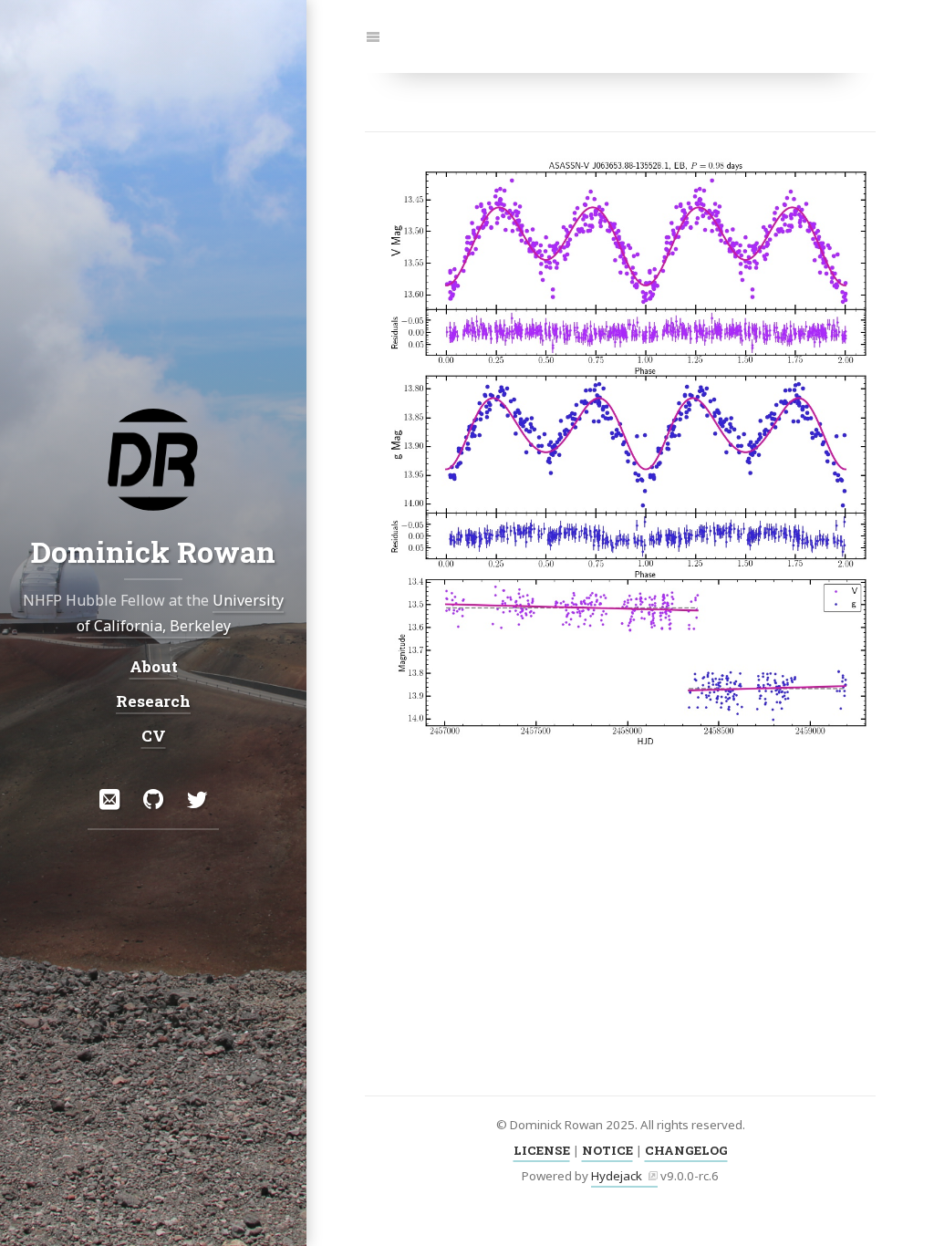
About (154, 665)
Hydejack (616, 1176)
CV (153, 735)
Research (153, 700)
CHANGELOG (686, 1150)
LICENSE (542, 1150)
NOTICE (607, 1150)
